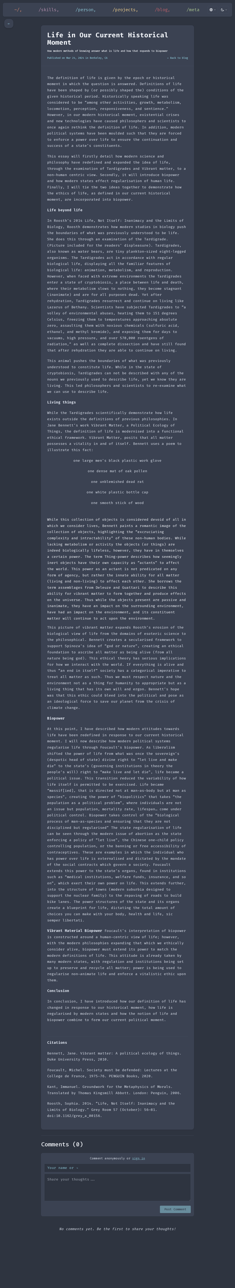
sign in (138, 1158)
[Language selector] (213, 9)
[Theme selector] (224, 9)
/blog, (162, 10)
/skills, (49, 10)
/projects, (125, 10)
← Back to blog (177, 58)
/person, (85, 10)
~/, (18, 10)
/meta (193, 10)
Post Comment (175, 1209)
